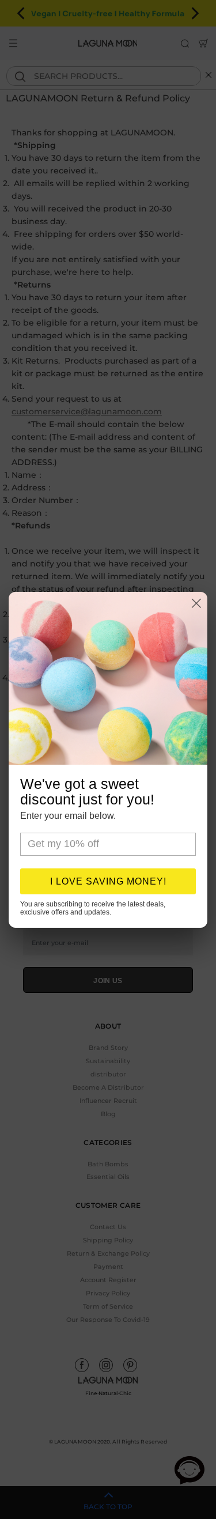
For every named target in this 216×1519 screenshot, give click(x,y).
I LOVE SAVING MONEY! (108, 881)
